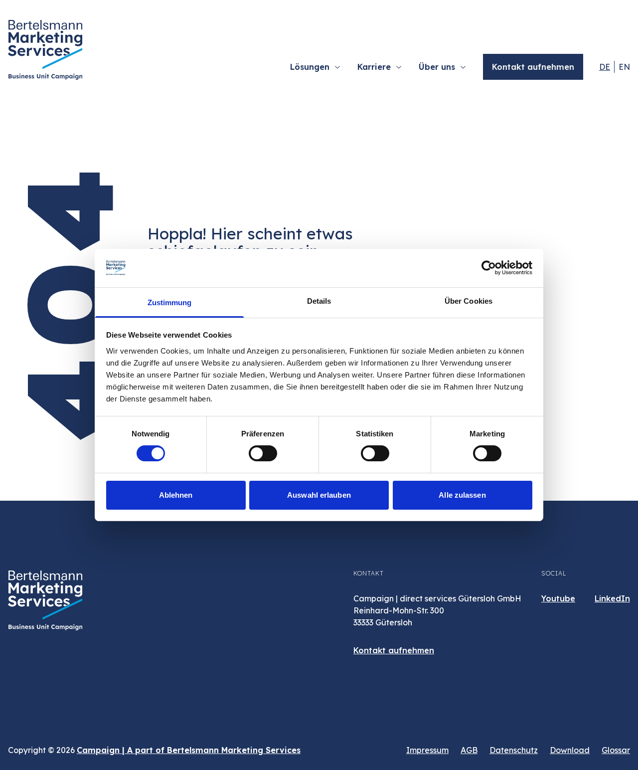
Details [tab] (319, 301)
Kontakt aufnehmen (533, 67)
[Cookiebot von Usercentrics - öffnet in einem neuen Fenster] (488, 267)
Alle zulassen (462, 495)
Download (570, 750)
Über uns (437, 67)
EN (624, 67)
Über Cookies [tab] (468, 301)
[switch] (263, 453)
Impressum (427, 750)
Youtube (558, 598)
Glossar (616, 750)
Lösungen (309, 67)
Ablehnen (176, 495)
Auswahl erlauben (319, 495)
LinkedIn (612, 598)
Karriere (374, 67)
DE (604, 67)
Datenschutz (513, 750)
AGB (469, 750)
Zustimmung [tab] (170, 302)
